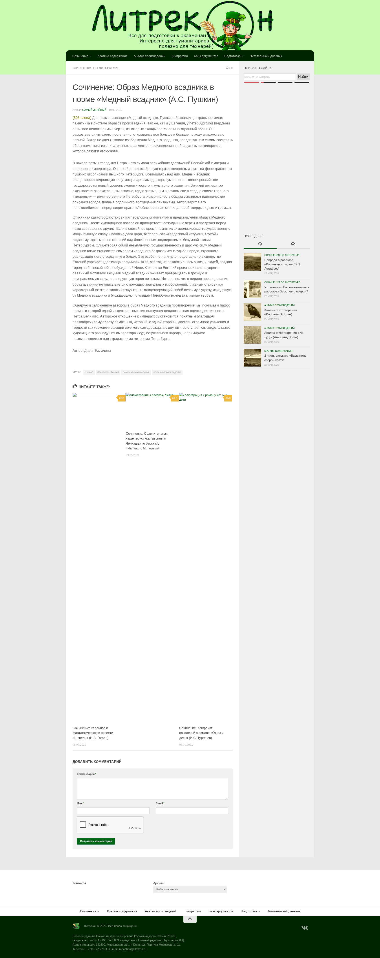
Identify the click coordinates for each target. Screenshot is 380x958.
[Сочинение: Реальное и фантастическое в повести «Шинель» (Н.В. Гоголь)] (99, 558)
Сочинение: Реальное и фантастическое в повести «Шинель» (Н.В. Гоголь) (93, 733)
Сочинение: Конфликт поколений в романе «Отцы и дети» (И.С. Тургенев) (201, 733)
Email (160, 803)
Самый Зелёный (94, 109)
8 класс (89, 372)
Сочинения (80, 56)
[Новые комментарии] (293, 244)
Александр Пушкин (108, 372)
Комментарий (86, 774)
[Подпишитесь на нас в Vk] (304, 928)
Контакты (79, 883)
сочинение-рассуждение (167, 372)
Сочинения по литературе (96, 68)
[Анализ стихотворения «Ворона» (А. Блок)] (252, 312)
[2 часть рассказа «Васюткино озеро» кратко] (252, 358)
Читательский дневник (266, 56)
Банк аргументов (206, 56)
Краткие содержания (113, 56)
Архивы (158, 883)
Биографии (180, 56)
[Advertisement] (277, 151)
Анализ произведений (149, 56)
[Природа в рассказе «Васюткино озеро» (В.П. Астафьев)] (252, 262)
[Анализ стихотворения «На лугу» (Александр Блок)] (252, 335)
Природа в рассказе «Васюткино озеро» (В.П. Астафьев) (282, 264)
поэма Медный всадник (136, 372)
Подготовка (232, 56)
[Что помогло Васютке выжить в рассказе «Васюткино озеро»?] (252, 289)
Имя (80, 803)
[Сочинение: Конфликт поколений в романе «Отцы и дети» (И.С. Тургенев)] (205, 558)
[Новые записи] (260, 244)
